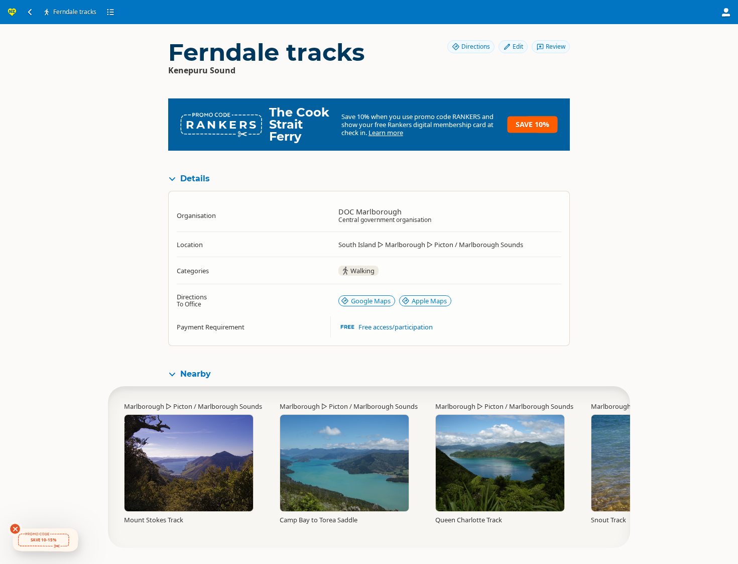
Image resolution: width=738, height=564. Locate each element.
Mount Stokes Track (153, 519)
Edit (518, 46)
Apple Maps (429, 300)
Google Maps (371, 300)
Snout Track (608, 519)
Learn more (385, 132)
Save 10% (532, 124)
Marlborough (144, 406)
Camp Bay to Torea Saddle (318, 519)
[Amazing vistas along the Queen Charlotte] (500, 463)
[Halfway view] (189, 458)
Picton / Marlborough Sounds (217, 406)
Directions (475, 46)
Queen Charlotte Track (468, 519)
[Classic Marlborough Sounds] (344, 458)
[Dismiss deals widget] (15, 529)
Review (555, 46)
